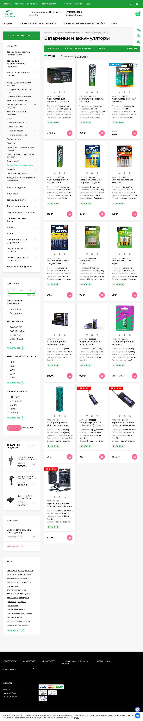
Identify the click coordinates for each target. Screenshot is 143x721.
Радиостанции (14, 139)
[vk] (34, 669)
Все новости (13, 546)
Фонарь (23, 578)
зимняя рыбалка (14, 621)
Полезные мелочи (15, 126)
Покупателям (49, 4)
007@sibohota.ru (74, 15)
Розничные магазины (71, 4)
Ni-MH (13, 343)
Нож (14, 574)
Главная (7, 4)
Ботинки (29, 571)
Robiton (14, 412)
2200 (12, 374)
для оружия (24, 598)
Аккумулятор (16, 313)
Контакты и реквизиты (26, 4)
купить (18, 625)
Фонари (11, 169)
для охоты (11, 602)
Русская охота (13, 578)
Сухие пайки (13, 161)
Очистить (132, 49)
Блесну (21, 571)
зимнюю (18, 617)
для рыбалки (12, 606)
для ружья (21, 602)
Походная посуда (15, 131)
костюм (10, 625)
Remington (12, 571)
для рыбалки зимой (16, 609)
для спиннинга (13, 613)
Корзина (6, 690)
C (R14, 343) (15, 335)
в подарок (26, 582)
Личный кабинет (10, 693)
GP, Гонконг (16, 401)
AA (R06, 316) (16, 327)
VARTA (13, 405)
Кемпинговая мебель (17, 100)
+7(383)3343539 (48, 661)
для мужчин (12, 598)
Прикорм (27, 574)
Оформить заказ (10, 697)
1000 (12, 366)
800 (12, 362)
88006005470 (29, 661)
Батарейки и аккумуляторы (20, 165)
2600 (12, 377)
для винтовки (13, 586)
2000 (12, 370)
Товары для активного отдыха (67, 33)
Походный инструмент (17, 135)
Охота (19, 574)
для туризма (26, 613)
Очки (9, 118)
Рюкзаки (11, 143)
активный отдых (14, 582)
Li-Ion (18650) (16, 339)
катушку (26, 621)
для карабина (13, 594)
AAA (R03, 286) (17, 331)
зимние (10, 617)
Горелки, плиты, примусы (19, 96)
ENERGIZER (15, 397)
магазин (25, 625)
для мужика (25, 594)
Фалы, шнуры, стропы (17, 173)
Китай (13, 409)
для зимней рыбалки (16, 590)
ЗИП (9, 574)
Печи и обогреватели (17, 122)
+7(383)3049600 (74, 12)
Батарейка (15, 309)
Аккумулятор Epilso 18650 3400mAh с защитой (57, 344)
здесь (76, 718)
